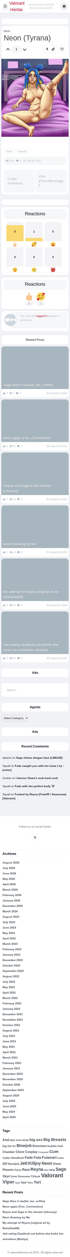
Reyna (37, 1169)
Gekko (60, 1158)
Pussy (17, 1170)
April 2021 (9, 1052)
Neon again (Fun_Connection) (26, 438)
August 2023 (11, 916)
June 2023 (9, 927)
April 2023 (9, 938)
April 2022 (9, 992)
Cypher (7, 1158)
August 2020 (11, 1095)
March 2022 (10, 998)
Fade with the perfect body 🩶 (35, 786)
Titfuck (35, 1176)
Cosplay (31, 1152)
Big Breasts (54, 1139)
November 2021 (13, 1019)
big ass (36, 1140)
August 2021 (11, 1030)
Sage (61, 1169)
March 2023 (10, 943)
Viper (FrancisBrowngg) (50, 179)
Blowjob (24, 1145)
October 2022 (11, 965)
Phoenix (8, 1169)
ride (46, 1170)
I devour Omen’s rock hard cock (37, 778)
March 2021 (10, 1057)
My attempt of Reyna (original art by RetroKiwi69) (31, 594)
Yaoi (23, 1182)
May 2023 (9, 933)
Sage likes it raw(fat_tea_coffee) (28, 385)
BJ (14, 1146)
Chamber (9, 1152)
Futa (37, 1158)
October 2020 (11, 1084)
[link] (62, 49)
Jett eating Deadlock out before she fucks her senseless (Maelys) (30, 647)
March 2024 (10, 911)
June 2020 (9, 1106)
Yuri (37, 1182)
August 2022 (11, 976)
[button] (5, 6)
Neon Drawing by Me (19, 544)
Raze (26, 1169)
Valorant (22, 151)
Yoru (30, 1182)
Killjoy (34, 1163)
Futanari (49, 1157)
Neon (7, 30)
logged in (41, 315)
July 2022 (9, 981)
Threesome (24, 1176)
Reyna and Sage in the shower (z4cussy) (27, 488)
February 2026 (12, 895)
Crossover (43, 1152)
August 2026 (11, 862)
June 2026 (9, 873)
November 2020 (13, 1079)
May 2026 (9, 878)
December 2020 (13, 1073)
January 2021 (11, 1068)
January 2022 (11, 1008)
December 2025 (13, 905)
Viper (8, 1181)
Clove (20, 1152)
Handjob (13, 1163)
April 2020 (9, 1117)
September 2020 (13, 1090)
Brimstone (39, 1146)
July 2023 (9, 922)
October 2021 (11, 1025)
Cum (54, 1151)
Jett (23, 1163)
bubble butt (55, 1146)
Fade (29, 1157)
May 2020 (9, 1111)
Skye (6, 1176)
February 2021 (12, 1063)
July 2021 (9, 1035)
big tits (7, 1146)
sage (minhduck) (15, 181)
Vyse (17, 1183)
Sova (14, 1176)
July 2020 (9, 1100)
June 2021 (9, 1041)
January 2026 (11, 900)
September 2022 (13, 970)
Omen (57, 1163)
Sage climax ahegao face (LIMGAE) (39, 757)
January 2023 (11, 954)
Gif (5, 1164)
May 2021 (9, 1046)
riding (52, 1170)
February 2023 (12, 949)
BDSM (26, 1140)
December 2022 (13, 960)
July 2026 (9, 868)
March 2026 (10, 889)
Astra (19, 1140)
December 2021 (13, 1014)
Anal (6, 1140)
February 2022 (12, 1003)
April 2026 (9, 884)
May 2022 (9, 987)
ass (12, 1140)
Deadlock (17, 1157)
